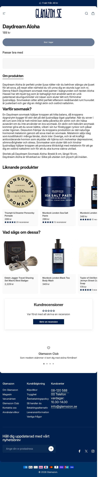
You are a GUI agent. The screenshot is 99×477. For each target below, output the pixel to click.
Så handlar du (34, 403)
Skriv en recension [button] (48, 321)
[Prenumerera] (51, 448)
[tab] (13, 76)
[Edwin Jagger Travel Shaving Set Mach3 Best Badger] (20, 256)
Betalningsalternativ (37, 407)
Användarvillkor (11, 412)
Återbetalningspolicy (38, 398)
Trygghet (31, 394)
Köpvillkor (32, 390)
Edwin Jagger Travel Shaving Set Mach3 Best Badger (19, 279)
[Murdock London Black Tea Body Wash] (58, 256)
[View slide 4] (53, 363)
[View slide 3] (50, 363)
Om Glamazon (10, 390)
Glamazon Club (11, 403)
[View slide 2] (47, 363)
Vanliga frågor (34, 416)
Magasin (7, 394)
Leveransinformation (38, 412)
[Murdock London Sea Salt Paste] (58, 191)
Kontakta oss (9, 407)
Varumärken (9, 398)
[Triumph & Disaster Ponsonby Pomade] (20, 191)
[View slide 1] (44, 363)
